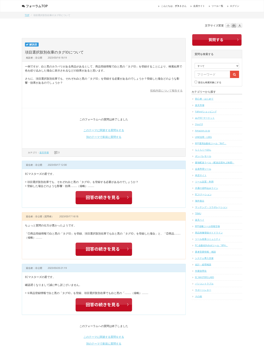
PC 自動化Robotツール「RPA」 (211, 245)
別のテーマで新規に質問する (103, 137)
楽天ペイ (199, 220)
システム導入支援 (204, 258)
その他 (198, 296)
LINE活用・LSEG (203, 137)
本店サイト (201, 175)
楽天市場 (44, 152)
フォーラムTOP (37, 6)
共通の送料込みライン (206, 188)
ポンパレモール (203, 156)
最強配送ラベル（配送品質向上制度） (214, 162)
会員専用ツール (203, 169)
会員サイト (199, 6)
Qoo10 (199, 124)
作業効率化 (201, 271)
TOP (27, 15)
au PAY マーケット (205, 118)
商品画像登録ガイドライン (209, 232)
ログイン (234, 6)
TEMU (198, 213)
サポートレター (203, 290)
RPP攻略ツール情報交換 (207, 226)
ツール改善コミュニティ (208, 239)
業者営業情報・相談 (205, 251)
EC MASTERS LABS (204, 277)
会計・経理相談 (203, 264)
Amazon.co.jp (202, 130)
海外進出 (199, 200)
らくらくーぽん (203, 149)
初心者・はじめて (204, 98)
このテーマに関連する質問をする (103, 130)
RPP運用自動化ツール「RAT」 (211, 143)
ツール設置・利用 (204, 181)
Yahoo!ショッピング (206, 111)
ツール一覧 (217, 6)
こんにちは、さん (174, 6)
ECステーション (203, 194)
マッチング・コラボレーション (211, 207)
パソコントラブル (204, 283)
